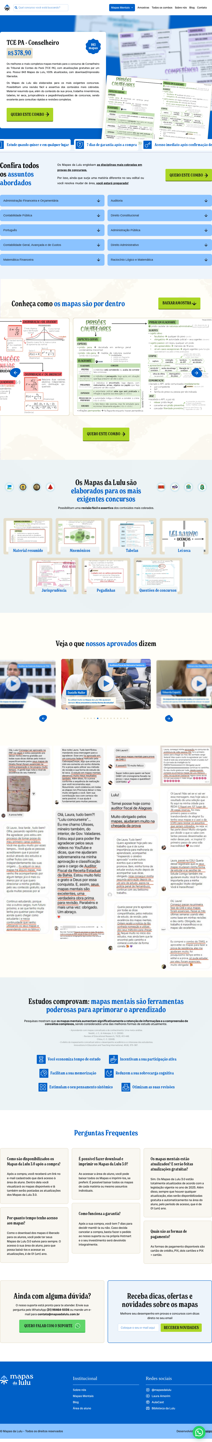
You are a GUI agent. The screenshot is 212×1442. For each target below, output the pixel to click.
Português (10, 230)
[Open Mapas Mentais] (132, 7)
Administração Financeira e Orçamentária (30, 200)
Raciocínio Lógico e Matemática (132, 259)
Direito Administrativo (125, 244)
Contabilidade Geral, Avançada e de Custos (32, 244)
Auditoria (117, 200)
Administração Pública (125, 230)
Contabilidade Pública (17, 215)
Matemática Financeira (18, 259)
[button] (15, 372)
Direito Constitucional (125, 215)
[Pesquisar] (16, 7)
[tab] (52, 200)
